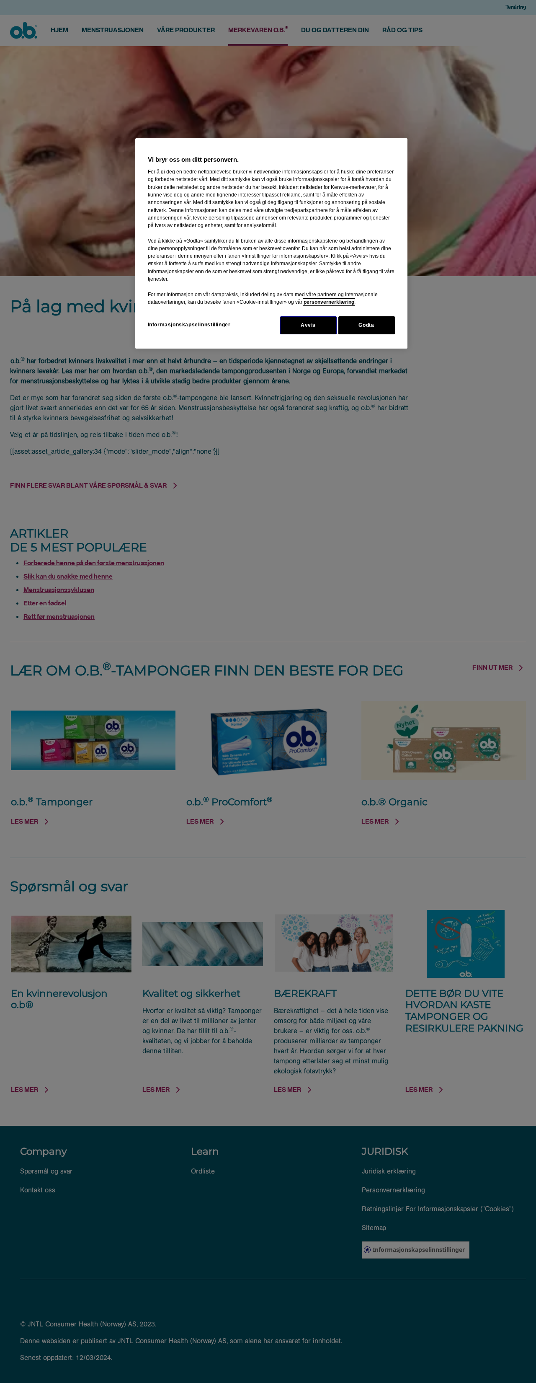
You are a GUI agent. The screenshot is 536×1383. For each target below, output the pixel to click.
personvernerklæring (329, 302)
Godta (366, 325)
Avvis (308, 325)
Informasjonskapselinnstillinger (189, 325)
